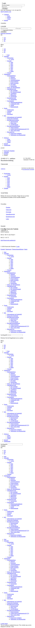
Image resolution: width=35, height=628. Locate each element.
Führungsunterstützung (16, 299)
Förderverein (10, 307)
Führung (12, 274)
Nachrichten (7, 173)
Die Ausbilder (14, 287)
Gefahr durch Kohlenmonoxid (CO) (19, 326)
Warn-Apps (13, 320)
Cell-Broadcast (14, 321)
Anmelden (5, 8)
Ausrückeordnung (15, 277)
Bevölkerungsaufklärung (13, 323)
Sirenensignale (14, 318)
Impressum (8, 249)
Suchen (3, 446)
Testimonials (7, 145)
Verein (5, 305)
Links (7, 219)
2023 (8, 182)
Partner (9, 310)
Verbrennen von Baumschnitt (17, 332)
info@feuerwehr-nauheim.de (8, 240)
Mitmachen (13, 292)
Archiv (9, 175)
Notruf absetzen (14, 324)
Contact (6, 623)
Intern (25, 249)
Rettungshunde (14, 304)
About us (6, 137)
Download (10, 311)
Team (8, 16)
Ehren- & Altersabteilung (13, 284)
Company (6, 14)
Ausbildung (13, 290)
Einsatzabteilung (11, 273)
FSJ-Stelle (8, 212)
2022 (8, 184)
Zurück (3, 168)
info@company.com (6, 11)
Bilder (8, 187)
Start (5, 252)
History (9, 17)
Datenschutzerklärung (17, 249)
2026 (8, 178)
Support (6, 20)
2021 (8, 185)
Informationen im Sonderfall (14, 314)
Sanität (12, 302)
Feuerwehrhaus (14, 278)
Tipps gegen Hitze (15, 327)
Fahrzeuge (8, 209)
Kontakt (3, 249)
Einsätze (6, 176)
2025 (8, 179)
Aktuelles (6, 253)
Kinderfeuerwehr (10, 216)
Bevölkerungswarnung (13, 317)
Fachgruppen (10, 298)
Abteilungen (7, 271)
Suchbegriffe (4, 335)
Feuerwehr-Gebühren (15, 330)
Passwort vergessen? (6, 33)
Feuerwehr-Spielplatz (12, 316)
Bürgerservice (10, 329)
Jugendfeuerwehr (10, 214)
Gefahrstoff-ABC (14, 301)
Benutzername (5, 5)
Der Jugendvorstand (15, 289)
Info (5, 313)
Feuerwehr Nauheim (28, 169)
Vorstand (9, 308)
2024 (8, 181)
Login (17, 246)
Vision (8, 19)
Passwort (4, 6)
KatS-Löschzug (14, 280)
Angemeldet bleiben (8, 30)
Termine (6, 188)
